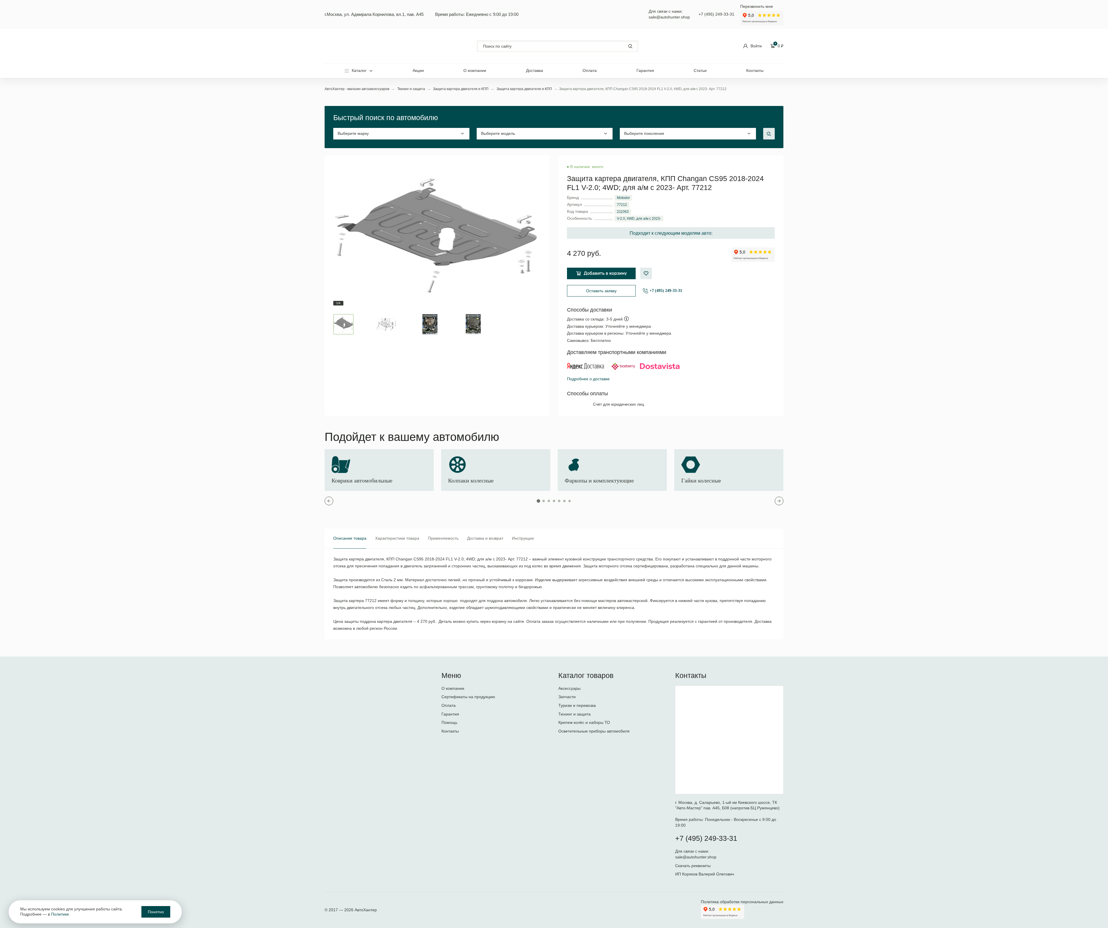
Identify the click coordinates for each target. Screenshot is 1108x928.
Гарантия (645, 70)
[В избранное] (646, 273)
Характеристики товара (397, 538)
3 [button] (549, 501)
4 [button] (554, 501)
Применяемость (443, 538)
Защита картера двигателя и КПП (461, 89)
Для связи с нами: (692, 851)
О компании (474, 70)
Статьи (700, 70)
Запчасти (567, 696)
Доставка (534, 70)
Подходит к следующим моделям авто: (671, 233)
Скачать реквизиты (693, 865)
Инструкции (523, 538)
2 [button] (543, 501)
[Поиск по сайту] (557, 46)
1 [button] (538, 501)
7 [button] (569, 501)
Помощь (449, 722)
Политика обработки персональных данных (742, 901)
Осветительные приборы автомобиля (594, 731)
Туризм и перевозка (577, 705)
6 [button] (564, 501)
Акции (418, 70)
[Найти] (630, 46)
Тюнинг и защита (411, 89)
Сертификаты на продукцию (468, 696)
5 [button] (559, 501)
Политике (60, 914)
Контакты (754, 70)
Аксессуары (569, 688)
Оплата (590, 70)
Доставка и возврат (485, 538)
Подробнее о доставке (588, 379)
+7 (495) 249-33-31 (716, 14)
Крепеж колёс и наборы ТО (584, 722)
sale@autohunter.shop (669, 17)
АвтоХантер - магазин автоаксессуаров (357, 89)
